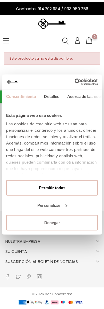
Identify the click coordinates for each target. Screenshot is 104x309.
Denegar (52, 222)
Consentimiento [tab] (21, 96)
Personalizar (49, 205)
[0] (89, 41)
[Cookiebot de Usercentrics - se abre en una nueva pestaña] (75, 81)
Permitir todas (52, 188)
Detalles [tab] (51, 96)
